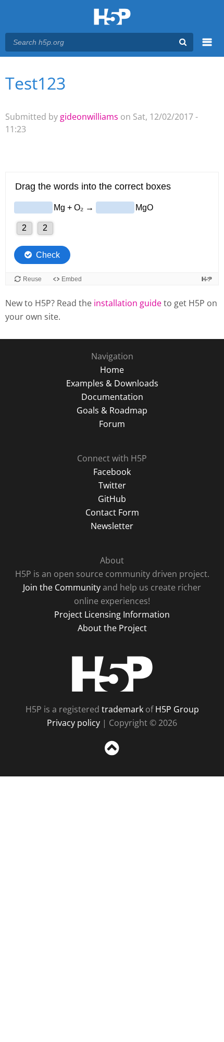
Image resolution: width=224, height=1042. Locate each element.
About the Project (112, 628)
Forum (112, 424)
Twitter (112, 485)
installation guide (127, 303)
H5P (112, 674)
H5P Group (177, 709)
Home (112, 369)
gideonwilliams (89, 116)
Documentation (112, 397)
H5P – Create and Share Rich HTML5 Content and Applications (112, 17)
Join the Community (62, 587)
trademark (122, 709)
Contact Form (112, 512)
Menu (207, 47)
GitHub (112, 499)
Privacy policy (73, 723)
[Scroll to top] (112, 755)
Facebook (112, 472)
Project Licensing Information (112, 614)
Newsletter (112, 526)
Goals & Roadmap (112, 410)
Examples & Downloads (112, 383)
